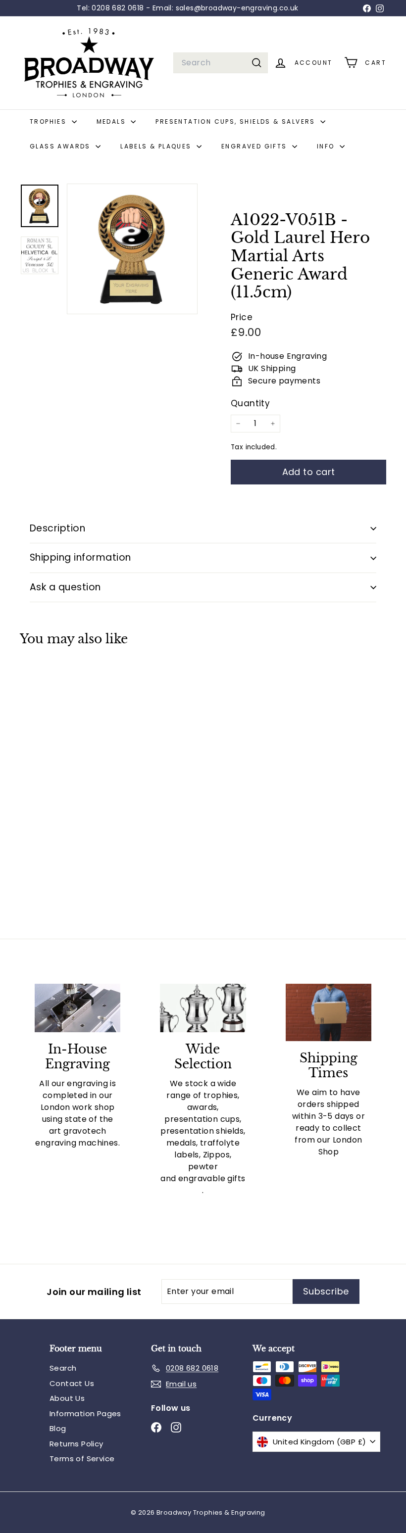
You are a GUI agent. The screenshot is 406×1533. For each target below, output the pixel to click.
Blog (58, 1428)
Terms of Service (82, 1458)
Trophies (49, 121)
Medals (113, 121)
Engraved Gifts (255, 146)
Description (57, 528)
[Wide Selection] (203, 1008)
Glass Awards (61, 146)
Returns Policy (76, 1443)
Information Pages (85, 1413)
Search (63, 1368)
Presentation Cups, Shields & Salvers (236, 121)
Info (327, 146)
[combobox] (220, 62)
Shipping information (80, 557)
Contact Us (72, 1383)
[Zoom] (132, 249)
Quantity (250, 403)
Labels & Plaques (157, 146)
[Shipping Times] (328, 1012)
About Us (67, 1398)
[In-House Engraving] (77, 1008)
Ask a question (65, 587)
